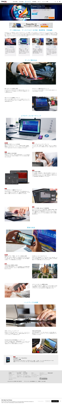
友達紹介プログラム (20, 376)
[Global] (60, 1)
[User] (57, 1)
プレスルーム (11, 375)
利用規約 (39, 381)
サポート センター (34, 374)
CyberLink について (11, 374)
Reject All (47, 401)
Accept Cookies (55, 401)
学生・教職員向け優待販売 (27, 376)
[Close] (61, 401)
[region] (31, 401)
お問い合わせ (11, 379)
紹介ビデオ (27, 18)
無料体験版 (34, 1)
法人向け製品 (21, 1)
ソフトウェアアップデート (35, 375)
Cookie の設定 (43, 381)
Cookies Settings (40, 401)
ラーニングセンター (34, 376)
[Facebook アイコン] (40, 379)
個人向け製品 (15, 1)
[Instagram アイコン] (42, 379)
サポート (39, 1)
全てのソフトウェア (20, 374)
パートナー (10, 376)
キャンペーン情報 (45, 1)
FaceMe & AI (28, 1)
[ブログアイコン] (46, 379)
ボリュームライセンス (26, 375)
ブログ (40, 375)
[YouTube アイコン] (41, 379)
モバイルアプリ (19, 375)
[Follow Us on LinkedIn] (45, 379)
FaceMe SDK (25, 374)
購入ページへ (51, 17)
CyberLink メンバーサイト (43, 374)
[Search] (55, 1)
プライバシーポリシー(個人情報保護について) (30, 381)
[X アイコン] (44, 379)
